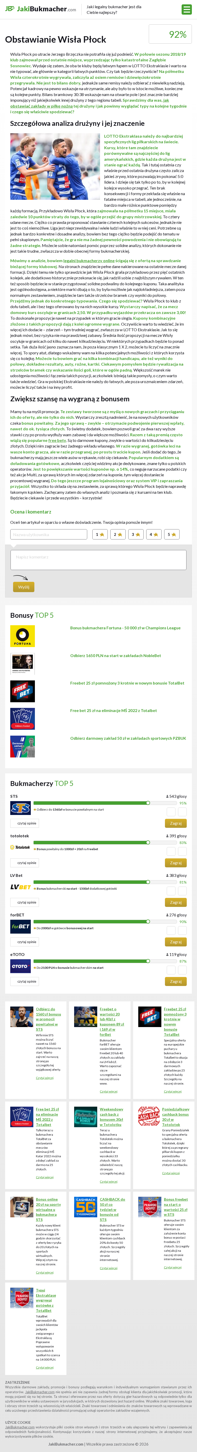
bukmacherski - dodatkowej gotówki (77, 888)
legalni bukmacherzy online (89, 260)
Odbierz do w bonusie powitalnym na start (70, 809)
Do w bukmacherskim (70, 968)
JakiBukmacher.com (40, 1392)
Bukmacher (79, 9)
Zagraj (176, 823)
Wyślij (23, 586)
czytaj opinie (26, 823)
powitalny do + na (67, 849)
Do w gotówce (65, 928)
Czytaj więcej (45, 1078)
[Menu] (187, 9)
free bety (57, 440)
